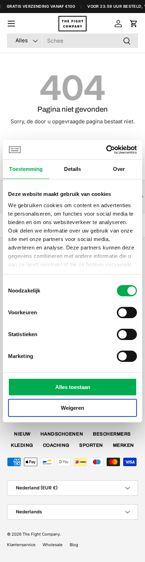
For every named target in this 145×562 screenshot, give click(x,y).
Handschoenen (61, 434)
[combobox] (72, 40)
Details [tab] (72, 169)
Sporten (91, 445)
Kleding (22, 445)
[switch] (127, 312)
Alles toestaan (72, 387)
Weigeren (72, 408)
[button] (133, 23)
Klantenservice (21, 544)
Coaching (56, 445)
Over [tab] (119, 169)
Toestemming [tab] (26, 169)
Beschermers (112, 434)
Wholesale (53, 544)
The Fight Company (41, 534)
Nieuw (22, 434)
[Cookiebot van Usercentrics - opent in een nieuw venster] (106, 149)
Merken (123, 445)
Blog (74, 544)
